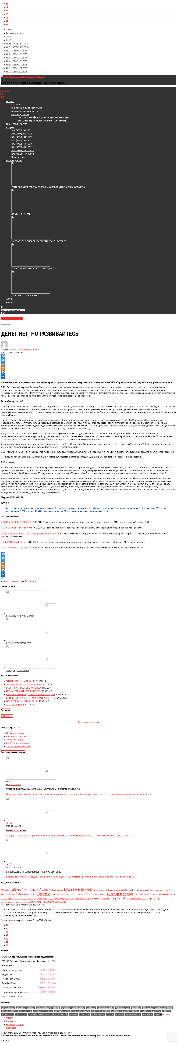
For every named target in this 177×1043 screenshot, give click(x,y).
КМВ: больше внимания (18, 743)
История (76, 894)
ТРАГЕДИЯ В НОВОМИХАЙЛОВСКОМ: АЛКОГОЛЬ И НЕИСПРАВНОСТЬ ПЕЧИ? (48, 187)
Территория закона (160, 898)
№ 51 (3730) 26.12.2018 (17, 47)
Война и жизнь (114, 890)
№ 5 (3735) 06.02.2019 (16, 64)
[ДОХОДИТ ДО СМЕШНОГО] (31, 667)
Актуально (5, 324)
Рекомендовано (14, 33)
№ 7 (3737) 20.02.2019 (16, 71)
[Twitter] (88, 360)
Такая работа (134, 899)
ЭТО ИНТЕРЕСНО (15, 704)
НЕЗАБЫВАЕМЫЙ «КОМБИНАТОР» (23, 691)
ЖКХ (168, 889)
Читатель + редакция (42, 901)
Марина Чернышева (28, 349)
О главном (7, 898)
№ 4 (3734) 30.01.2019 (16, 61)
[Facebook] (88, 356)
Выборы (125, 889)
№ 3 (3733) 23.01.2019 (16, 57)
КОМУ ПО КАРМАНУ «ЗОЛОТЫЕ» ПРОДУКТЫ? (33, 268)
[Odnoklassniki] (88, 368)
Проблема (41, 899)
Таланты (143, 899)
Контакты (11, 1021)
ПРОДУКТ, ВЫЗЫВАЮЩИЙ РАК (22, 701)
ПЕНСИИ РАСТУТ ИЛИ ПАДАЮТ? (20, 616)
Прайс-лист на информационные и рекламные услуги (43, 117)
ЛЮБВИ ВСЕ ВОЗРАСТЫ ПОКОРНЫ (24, 684)
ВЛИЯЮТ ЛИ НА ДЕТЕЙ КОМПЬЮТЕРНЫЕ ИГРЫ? (31, 697)
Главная (10, 101)
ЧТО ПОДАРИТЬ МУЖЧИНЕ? (20, 681)
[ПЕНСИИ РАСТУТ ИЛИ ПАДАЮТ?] (31, 613)
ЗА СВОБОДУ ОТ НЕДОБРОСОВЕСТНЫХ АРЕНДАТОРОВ (38, 241)
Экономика (60, 901)
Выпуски (10, 127)
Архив (9, 29)
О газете (15, 104)
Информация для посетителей (26, 108)
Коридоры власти (89, 894)
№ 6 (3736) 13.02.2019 (16, 68)
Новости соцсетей (148, 894)
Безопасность (57, 890)
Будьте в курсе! (78, 889)
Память (17, 899)
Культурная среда (120, 894)
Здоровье (43, 894)
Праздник (32, 899)
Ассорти (45, 889)
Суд (128, 899)
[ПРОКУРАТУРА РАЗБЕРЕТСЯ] (31, 640)
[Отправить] (88, 377)
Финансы (27, 902)
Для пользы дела (140, 889)
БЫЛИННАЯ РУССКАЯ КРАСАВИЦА (23, 687)
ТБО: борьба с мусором (18, 746)
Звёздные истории (26, 894)
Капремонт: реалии (16, 736)
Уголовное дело (17, 902)
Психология (49, 899)
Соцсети (105, 899)
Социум (96, 898)
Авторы (10, 302)
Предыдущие (17, 157)
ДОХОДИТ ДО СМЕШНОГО (17, 670)
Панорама (24, 899)
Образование (161, 894)
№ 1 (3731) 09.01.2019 (16, 50)
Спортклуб (117, 898)
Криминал (102, 894)
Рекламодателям (20, 114)
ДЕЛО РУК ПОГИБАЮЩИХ (24, 295)
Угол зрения (6, 902)
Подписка (11, 1028)
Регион (78, 899)
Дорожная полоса (158, 890)
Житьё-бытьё (8, 894)
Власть (105, 890)
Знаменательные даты (61, 894)
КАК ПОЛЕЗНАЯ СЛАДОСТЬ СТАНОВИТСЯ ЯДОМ (30, 694)
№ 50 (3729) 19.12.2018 (17, 43)
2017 (8, 36)
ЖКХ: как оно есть (15, 739)
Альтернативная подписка (24, 111)
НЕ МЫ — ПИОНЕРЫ (21, 214)
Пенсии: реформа (15, 733)
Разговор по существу (64, 898)
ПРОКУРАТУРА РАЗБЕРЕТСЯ (18, 643)
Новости (137, 894)
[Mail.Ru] (88, 373)
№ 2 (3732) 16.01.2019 (16, 54)
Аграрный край (12, 889)
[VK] (88, 364)
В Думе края (97, 890)
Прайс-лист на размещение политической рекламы (42, 121)
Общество (171, 894)
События (85, 898)
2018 (8, 40)
